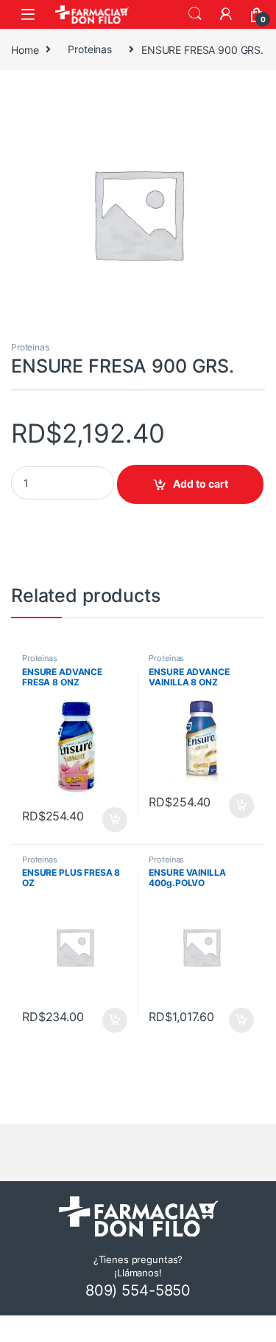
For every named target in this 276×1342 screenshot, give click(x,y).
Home (24, 49)
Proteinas (90, 49)
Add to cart (200, 483)
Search (195, 14)
